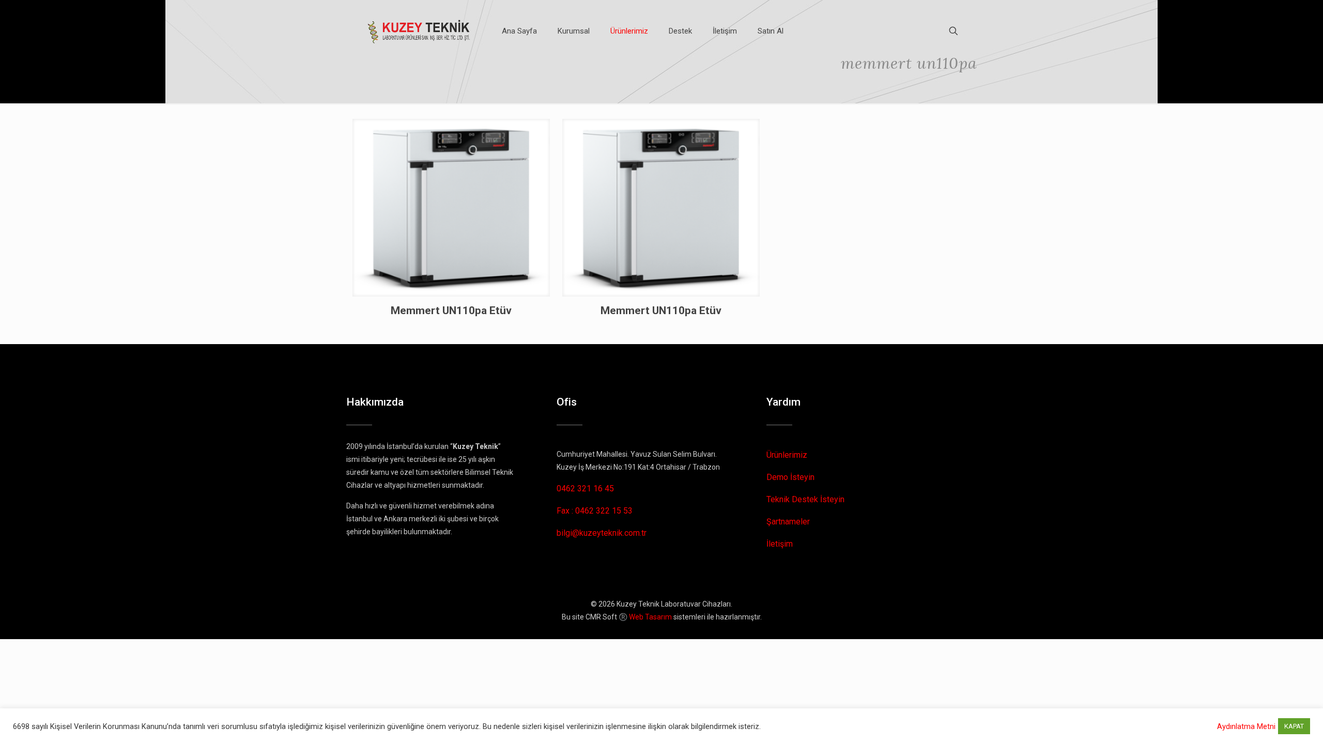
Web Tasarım (650, 617)
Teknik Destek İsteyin (805, 499)
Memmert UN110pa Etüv (451, 310)
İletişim (779, 544)
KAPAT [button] (1294, 726)
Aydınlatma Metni (1246, 726)
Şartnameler (788, 521)
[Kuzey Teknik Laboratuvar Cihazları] (419, 31)
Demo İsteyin (790, 477)
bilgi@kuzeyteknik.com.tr (602, 533)
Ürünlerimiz (786, 455)
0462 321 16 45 (585, 488)
